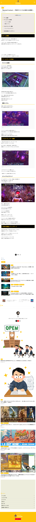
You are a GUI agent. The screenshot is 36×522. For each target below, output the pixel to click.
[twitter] (16, 255)
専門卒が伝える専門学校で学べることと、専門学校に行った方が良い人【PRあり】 (16, 360)
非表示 (19, 15)
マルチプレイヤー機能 (8, 26)
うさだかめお (18, 3)
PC (2, 259)
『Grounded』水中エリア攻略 (16, 286)
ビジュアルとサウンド (9, 28)
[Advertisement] (18, 246)
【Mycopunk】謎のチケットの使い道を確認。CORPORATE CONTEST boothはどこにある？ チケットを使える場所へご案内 (22, 293)
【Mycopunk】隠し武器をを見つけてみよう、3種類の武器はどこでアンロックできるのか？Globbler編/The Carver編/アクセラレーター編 (18, 475)
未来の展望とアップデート (9, 31)
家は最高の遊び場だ (19, 515)
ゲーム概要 (6, 17)
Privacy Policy (18, 513)
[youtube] (18, 321)
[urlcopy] (20, 255)
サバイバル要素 (8, 21)
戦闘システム (7, 23)
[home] (20, 321)
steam (4, 259)
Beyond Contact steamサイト (6, 87)
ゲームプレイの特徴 (8, 19)
